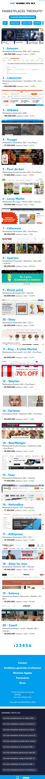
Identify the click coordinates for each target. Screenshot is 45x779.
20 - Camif (10, 625)
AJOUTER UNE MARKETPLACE (23, 17)
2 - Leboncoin (12, 78)
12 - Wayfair (11, 381)
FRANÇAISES (15, 23)
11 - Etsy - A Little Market (20, 349)
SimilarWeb (25, 695)
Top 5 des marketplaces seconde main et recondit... (19, 741)
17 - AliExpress (13, 534)
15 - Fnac (9, 475)
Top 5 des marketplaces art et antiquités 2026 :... (18, 747)
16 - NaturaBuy (13, 504)
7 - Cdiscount (12, 228)
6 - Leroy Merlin (13, 198)
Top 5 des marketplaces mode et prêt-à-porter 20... (19, 735)
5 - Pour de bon (13, 169)
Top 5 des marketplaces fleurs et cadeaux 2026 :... (19, 718)
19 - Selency (11, 593)
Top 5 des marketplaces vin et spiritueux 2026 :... (18, 764)
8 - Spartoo (10, 258)
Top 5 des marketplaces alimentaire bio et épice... (19, 729)
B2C (5, 23)
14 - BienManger (14, 443)
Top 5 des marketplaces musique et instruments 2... (19, 724)
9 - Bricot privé (13, 290)
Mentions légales (22, 673)
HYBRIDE (37, 23)
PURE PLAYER (27, 23)
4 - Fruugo (10, 139)
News (23, 683)
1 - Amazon (10, 48)
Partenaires (22, 678)
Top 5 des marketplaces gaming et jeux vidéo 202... (19, 752)
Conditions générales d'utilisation (22, 667)
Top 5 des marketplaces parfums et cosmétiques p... (19, 770)
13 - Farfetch (11, 411)
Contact (22, 662)
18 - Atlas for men (15, 563)
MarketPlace (26, 702)
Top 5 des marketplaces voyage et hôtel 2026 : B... (19, 758)
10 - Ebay (9, 319)
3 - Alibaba (10, 110)
